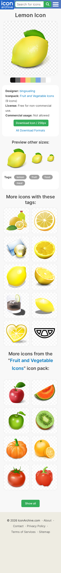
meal (20, 183)
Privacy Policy (36, 526)
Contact (18, 526)
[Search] (47, 4)
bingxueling (27, 91)
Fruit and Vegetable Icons (37, 96)
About (48, 520)
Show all (30, 503)
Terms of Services (23, 532)
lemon (20, 177)
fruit (34, 177)
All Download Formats (30, 130)
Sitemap (44, 532)
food (47, 177)
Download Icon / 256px (31, 123)
